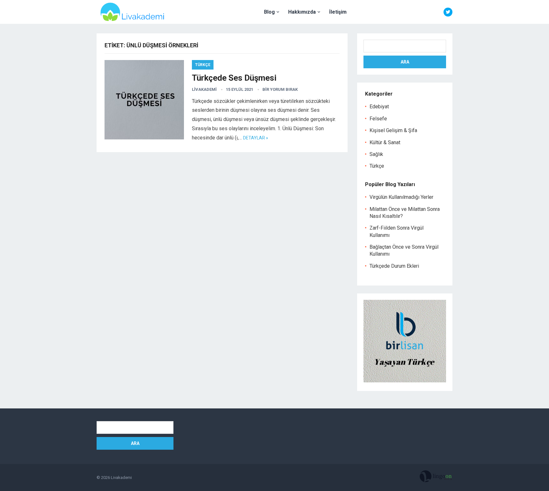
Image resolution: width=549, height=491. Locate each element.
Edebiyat (379, 107)
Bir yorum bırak (280, 89)
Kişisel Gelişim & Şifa (393, 130)
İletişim (338, 12)
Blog (269, 12)
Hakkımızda (302, 12)
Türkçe (202, 65)
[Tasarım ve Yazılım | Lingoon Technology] (436, 477)
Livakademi (204, 89)
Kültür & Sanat (384, 142)
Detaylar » (255, 137)
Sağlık (376, 154)
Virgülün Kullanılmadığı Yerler (401, 197)
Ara (405, 61)
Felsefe (378, 119)
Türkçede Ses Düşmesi (234, 78)
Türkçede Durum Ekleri (394, 266)
